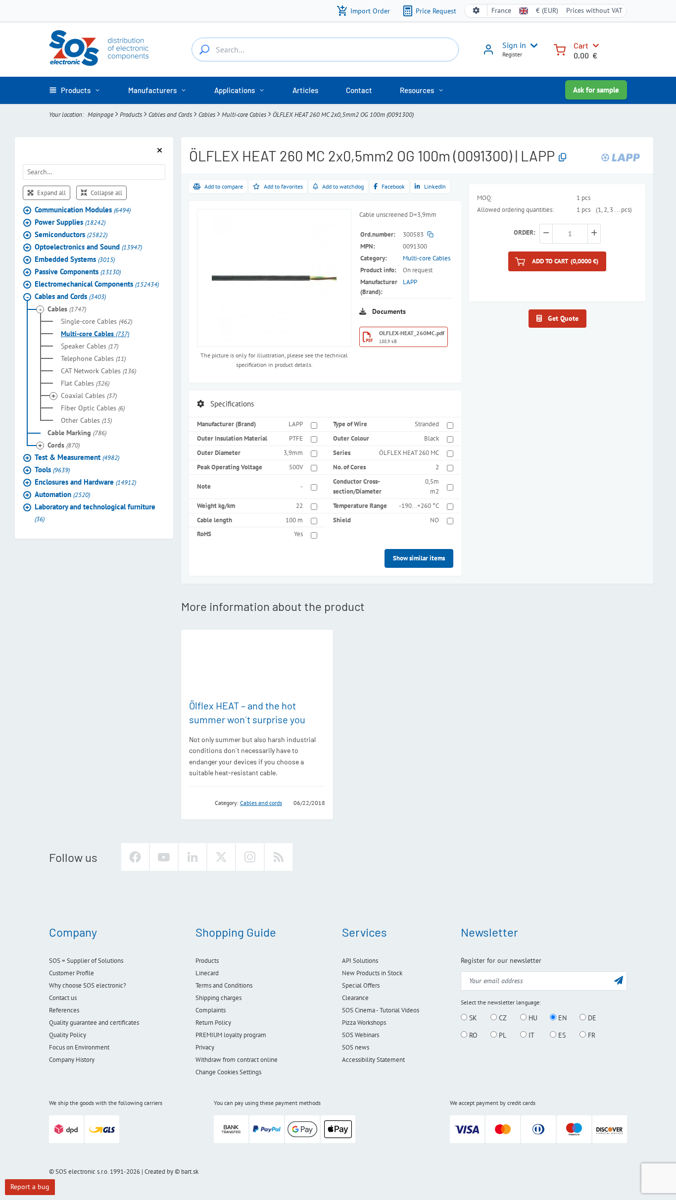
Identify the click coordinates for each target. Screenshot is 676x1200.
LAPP (410, 282)
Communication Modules (83, 210)
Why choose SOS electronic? (87, 985)
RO (472, 1035)
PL (501, 1035)
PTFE (296, 438)
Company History (72, 1059)
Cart (581, 45)
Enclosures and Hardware (85, 482)
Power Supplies (70, 222)
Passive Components (78, 272)
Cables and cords (261, 802)
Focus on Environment (79, 1047)
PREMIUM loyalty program (230, 1035)
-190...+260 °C (419, 505)
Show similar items (419, 558)
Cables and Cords (170, 114)
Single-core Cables (96, 321)
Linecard (207, 973)
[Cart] (560, 49)
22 (299, 505)
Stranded (427, 424)
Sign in (514, 45)
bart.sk (189, 1171)
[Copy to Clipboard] (562, 157)
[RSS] (278, 857)
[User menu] (532, 46)
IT (530, 1035)
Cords (64, 445)
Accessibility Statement (373, 1059)
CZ (502, 1017)
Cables (206, 114)
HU (532, 1017)
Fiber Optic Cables (93, 408)
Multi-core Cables (244, 114)
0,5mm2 (432, 486)
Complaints (210, 1010)
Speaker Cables (89, 346)
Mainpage (100, 114)
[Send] (619, 980)
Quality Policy (67, 1035)
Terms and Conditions (223, 985)
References (64, 1010)
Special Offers (361, 985)
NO (434, 520)
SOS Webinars (360, 1035)
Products (131, 114)
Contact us (63, 998)
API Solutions (360, 960)
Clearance (355, 998)
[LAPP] (620, 156)
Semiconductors (71, 235)
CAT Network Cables (98, 371)
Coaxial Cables (89, 396)
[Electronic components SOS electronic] (98, 48)
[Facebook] (135, 857)
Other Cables (86, 420)
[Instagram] (250, 857)
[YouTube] (164, 857)
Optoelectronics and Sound (88, 247)
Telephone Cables (93, 358)
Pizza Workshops (364, 1022)
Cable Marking (77, 433)
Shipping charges (218, 998)
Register (512, 54)
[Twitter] (221, 857)
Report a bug (29, 1186)
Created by (159, 1171)
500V (296, 467)
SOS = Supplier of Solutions (86, 960)
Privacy (204, 1047)
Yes (298, 534)
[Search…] (204, 49)
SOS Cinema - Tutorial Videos (380, 1010)
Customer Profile (71, 973)
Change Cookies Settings (228, 1072)
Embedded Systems (75, 259)
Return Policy (213, 1022)
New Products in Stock (372, 973)
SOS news (355, 1047)
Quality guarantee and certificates (94, 1022)
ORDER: (524, 232)
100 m (294, 520)
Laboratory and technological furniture (95, 513)
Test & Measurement (77, 457)
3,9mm (293, 453)
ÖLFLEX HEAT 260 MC (409, 453)
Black (431, 438)
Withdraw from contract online (236, 1059)
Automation (62, 495)
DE (591, 1017)
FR (590, 1035)
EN (561, 1017)
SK (472, 1017)
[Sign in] (488, 53)
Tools (52, 470)
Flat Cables (85, 383)
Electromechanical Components (97, 284)
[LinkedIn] (192, 857)
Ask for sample (596, 90)
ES (561, 1035)
